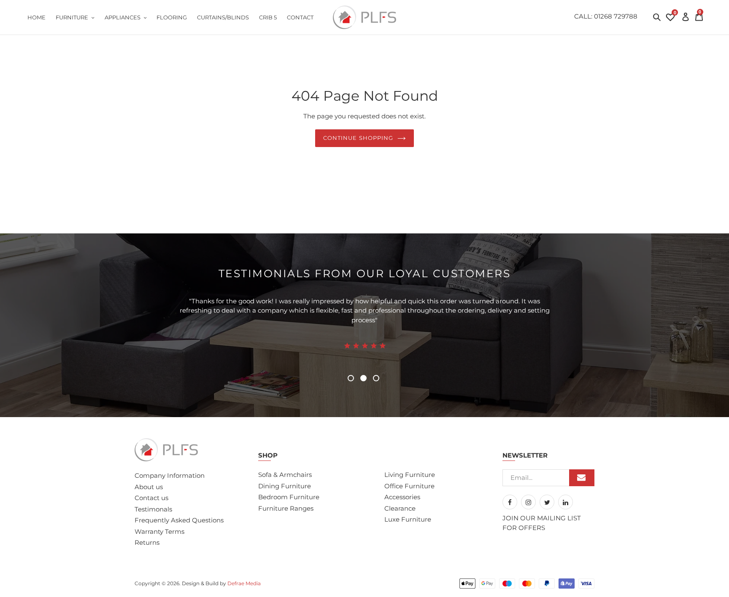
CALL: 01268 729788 (605, 16)
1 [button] (351, 378)
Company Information (170, 475)
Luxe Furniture (407, 519)
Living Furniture (409, 475)
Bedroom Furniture (288, 497)
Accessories (402, 497)
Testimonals (153, 509)
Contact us (151, 498)
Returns (147, 542)
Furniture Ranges (285, 508)
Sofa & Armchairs (285, 475)
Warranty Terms (159, 531)
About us (149, 487)
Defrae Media (244, 583)
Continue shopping (358, 137)
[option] (364, 335)
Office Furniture (409, 486)
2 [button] (363, 378)
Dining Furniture (284, 486)
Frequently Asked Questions (179, 520)
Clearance (400, 508)
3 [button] (376, 378)
